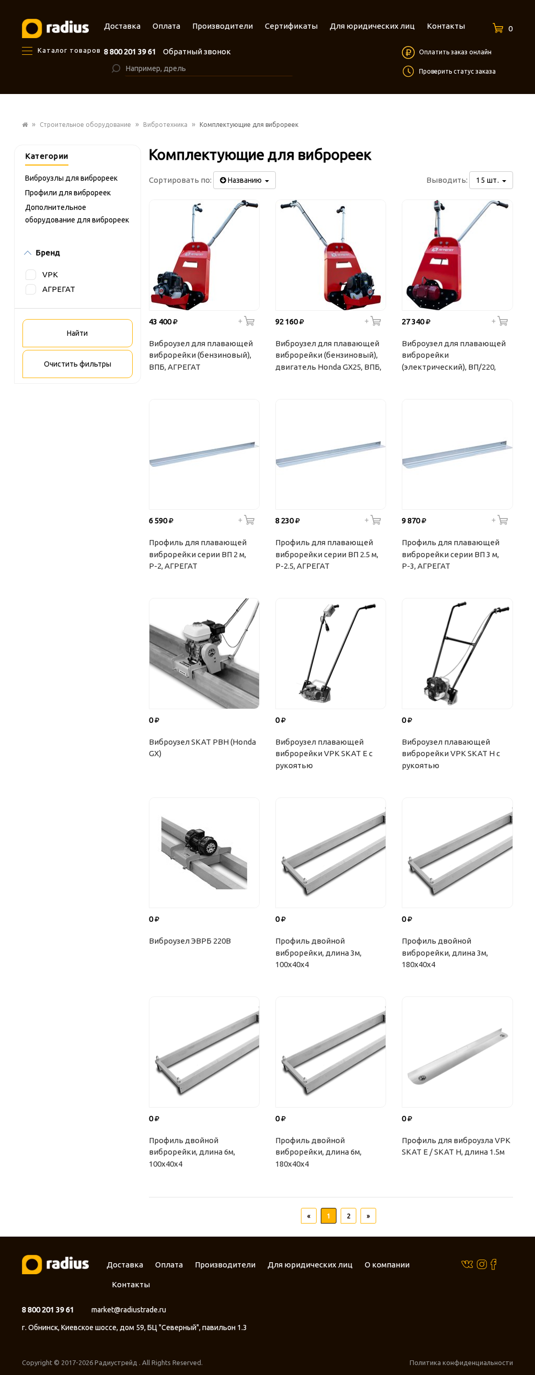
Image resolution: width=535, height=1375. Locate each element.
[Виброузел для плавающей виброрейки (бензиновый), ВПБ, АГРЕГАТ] (204, 255)
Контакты (131, 1284)
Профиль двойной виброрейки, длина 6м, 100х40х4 (192, 1152)
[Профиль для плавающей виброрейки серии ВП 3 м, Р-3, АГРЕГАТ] (457, 454)
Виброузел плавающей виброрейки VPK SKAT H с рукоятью (451, 753)
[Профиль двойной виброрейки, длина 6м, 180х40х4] (331, 1052)
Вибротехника (165, 124)
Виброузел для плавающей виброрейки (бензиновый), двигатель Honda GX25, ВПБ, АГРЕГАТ (328, 356)
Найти (77, 333)
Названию (245, 180)
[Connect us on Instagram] (481, 1264)
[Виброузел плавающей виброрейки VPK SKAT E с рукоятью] (331, 653)
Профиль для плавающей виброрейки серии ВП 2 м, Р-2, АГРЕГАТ (198, 554)
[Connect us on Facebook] (493, 1264)
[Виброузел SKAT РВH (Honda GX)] (204, 653)
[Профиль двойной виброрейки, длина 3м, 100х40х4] (331, 853)
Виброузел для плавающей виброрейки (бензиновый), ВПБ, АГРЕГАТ (201, 355)
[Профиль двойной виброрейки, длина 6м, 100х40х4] (204, 1052)
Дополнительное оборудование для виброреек (77, 213)
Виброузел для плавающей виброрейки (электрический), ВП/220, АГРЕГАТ (454, 356)
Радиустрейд (117, 1362)
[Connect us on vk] (467, 1263)
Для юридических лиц (310, 1264)
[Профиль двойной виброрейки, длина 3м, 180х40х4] (457, 853)
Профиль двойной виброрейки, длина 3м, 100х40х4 (318, 952)
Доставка (125, 1264)
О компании (387, 1264)
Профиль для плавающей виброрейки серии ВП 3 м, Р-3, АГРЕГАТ (450, 554)
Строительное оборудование (85, 124)
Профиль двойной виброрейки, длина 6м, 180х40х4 (318, 1152)
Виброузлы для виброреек (71, 178)
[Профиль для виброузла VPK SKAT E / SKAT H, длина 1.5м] (457, 1052)
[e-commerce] (55, 28)
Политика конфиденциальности (461, 1362)
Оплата (169, 1264)
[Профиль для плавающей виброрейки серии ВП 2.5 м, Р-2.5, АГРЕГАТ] (331, 454)
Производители (225, 1264)
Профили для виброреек (68, 193)
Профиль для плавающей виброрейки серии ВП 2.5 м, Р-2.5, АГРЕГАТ (326, 554)
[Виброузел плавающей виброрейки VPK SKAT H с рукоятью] (457, 653)
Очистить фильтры (77, 364)
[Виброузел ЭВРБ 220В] (204, 853)
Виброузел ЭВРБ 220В (190, 940)
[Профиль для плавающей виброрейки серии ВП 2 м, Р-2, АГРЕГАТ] (204, 454)
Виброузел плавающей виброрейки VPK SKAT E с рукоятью (324, 753)
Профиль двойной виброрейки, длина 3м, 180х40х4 (445, 952)
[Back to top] (524, 1345)
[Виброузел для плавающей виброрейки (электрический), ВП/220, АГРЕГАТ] (457, 255)
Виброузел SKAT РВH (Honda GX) (202, 747)
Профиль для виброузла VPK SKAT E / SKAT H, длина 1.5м (456, 1146)
